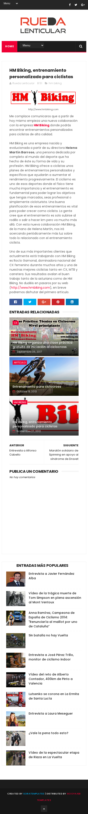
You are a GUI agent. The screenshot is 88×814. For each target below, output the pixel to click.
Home (9, 46)
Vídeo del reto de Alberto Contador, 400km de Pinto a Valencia (51, 679)
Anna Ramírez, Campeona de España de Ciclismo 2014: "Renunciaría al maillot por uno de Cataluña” (53, 619)
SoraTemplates (33, 793)
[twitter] (76, 5)
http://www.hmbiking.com (30, 287)
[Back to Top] (44, 808)
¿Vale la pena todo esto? (48, 733)
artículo (20, 362)
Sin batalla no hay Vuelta (48, 635)
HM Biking (41, 125)
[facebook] (69, 5)
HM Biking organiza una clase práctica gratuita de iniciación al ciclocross (42, 344)
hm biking (55, 83)
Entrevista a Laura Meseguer (51, 713)
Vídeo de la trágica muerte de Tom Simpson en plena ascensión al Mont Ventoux (55, 597)
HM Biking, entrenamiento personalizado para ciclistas (35, 424)
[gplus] (83, 5)
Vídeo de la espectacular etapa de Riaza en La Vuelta (54, 754)
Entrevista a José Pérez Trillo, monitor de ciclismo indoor (51, 657)
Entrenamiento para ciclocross (37, 386)
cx (15, 323)
